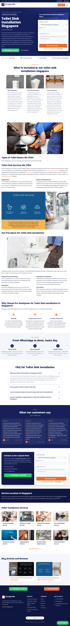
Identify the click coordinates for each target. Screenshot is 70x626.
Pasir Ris (60, 496)
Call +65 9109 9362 (52, 589)
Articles (42, 605)
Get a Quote (61, 4)
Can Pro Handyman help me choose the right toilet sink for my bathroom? (35, 392)
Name (42, 27)
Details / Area (44, 33)
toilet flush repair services (52, 170)
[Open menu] (67, 5)
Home (3, 12)
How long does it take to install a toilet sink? (35, 387)
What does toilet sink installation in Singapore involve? (35, 373)
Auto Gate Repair (31, 607)
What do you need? (43, 21)
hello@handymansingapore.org (62, 604)
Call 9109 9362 (24, 50)
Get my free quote (53, 45)
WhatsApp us (53, 48)
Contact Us (43, 607)
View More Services (35, 548)
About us (43, 603)
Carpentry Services (32, 599)
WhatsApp (66, 1)
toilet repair (29, 172)
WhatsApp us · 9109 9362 (18, 475)
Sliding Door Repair (32, 601)
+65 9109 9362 (59, 1)
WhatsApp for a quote (11, 50)
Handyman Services (21, 458)
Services (6, 12)
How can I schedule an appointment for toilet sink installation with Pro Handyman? (35, 398)
